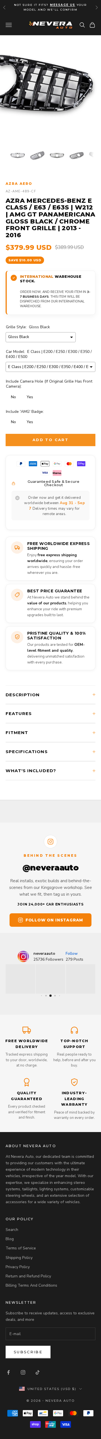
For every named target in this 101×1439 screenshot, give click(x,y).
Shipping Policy (19, 1257)
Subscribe (28, 1352)
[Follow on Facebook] (8, 1372)
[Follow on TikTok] (37, 1372)
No (13, 397)
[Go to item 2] (37, 155)
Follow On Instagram (54, 920)
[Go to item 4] (76, 155)
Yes (30, 397)
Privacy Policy (18, 1267)
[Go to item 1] (17, 155)
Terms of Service (21, 1248)
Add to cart (50, 439)
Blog (10, 1239)
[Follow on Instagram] (23, 1372)
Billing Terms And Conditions (31, 1285)
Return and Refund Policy (28, 1276)
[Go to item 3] (57, 155)
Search (12, 1229)
